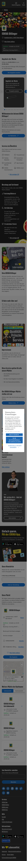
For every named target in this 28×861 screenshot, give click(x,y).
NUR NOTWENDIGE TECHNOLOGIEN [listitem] (14, 440)
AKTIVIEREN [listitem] (14, 434)
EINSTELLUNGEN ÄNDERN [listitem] (14, 446)
